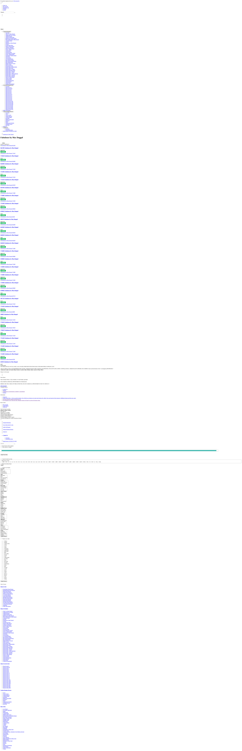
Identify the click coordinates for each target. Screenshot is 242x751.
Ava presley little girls (7, 710)
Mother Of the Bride (7, 698)
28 (41, 461)
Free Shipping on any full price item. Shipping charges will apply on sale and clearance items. (21, 400)
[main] (121, 250)
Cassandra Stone (6, 618)
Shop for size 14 (6, 675)
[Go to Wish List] (2, 2)
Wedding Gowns (6, 703)
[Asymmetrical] (3, 510)
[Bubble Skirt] (4, 481)
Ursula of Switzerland (7, 661)
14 (23, 461)
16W (53, 461)
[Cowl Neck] (4, 514)
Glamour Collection (7, 624)
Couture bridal (6, 713)
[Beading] (3, 499)
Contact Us (5, 389)
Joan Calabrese (6, 737)
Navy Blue (6, 553)
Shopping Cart (6, 7)
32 (46, 461)
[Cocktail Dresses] (6, 473)
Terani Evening (6, 656)
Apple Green (7, 543)
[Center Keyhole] (4, 483)
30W (77, 461)
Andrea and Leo (6, 695)
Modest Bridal (6, 739)
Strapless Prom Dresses (7, 601)
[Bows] (3, 500)
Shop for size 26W (6, 686)
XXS (84, 461)
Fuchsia (5, 562)
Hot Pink (6, 561)
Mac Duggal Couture (7, 637)
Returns (4, 390)
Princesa (4, 743)
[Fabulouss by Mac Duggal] (8, 145)
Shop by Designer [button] (4, 608)
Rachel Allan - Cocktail (7, 652)
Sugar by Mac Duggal (7, 654)
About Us (5, 397)
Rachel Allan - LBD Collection (9, 651)
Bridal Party (5, 721)
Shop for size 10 (6, 673)
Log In (4, 10)
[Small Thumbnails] (1, 141)
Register (4, 8)
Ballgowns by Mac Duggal (8, 615)
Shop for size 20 (6, 678)
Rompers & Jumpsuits (7, 745)
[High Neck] (4, 517)
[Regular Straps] (4, 532)
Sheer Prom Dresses (7, 599)
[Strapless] (4, 535)
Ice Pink (6, 558)
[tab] (122, 435)
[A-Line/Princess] (4, 520)
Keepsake (5, 697)
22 (34, 461)
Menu (2, 29)
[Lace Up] (4, 489)
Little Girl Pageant (6, 427)
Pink (5, 560)
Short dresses (5, 746)
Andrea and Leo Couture (8, 612)
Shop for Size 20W (7, 683)
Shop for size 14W (6, 679)
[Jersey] (3, 506)
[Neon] (2, 494)
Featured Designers (7, 422)
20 (31, 461)
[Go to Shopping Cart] (1, 2)
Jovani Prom (5, 628)
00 (6, 461)
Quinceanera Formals (7, 701)
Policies (4, 392)
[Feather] (3, 505)
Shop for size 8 (6, 671)
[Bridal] (6, 469)
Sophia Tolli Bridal (7, 747)
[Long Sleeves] (4, 528)
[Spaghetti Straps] (4, 533)
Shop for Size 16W (7, 681)
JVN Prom (5, 633)
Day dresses (5, 726)
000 (3, 461)
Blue (5, 552)
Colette (4, 725)
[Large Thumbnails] (2, 141)
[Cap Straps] (4, 531)
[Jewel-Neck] (4, 518)
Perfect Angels (6, 641)
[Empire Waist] (4, 521)
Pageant (4, 742)
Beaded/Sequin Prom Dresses (9, 590)
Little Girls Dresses (7, 606)
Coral (5, 568)
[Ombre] (2, 495)
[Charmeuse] (3, 503)
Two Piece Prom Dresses (8, 602)
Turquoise (6, 548)
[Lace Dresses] (4, 478)
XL (97, 461)
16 (26, 461)
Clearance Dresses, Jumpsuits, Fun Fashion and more (13, 731)
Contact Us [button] (5, 435)
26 (39, 461)
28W (74, 461)
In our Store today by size (8, 424)
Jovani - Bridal (6, 627)
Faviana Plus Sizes (6, 622)
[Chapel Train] (3, 511)
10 (18, 461)
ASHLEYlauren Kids (7, 614)
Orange (5, 567)
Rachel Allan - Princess (7, 653)
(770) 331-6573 (16, 1)
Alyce (4, 692)
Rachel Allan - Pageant (7, 648)
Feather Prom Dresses (7, 592)
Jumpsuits (5, 605)
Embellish (5, 728)
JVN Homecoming (7, 636)
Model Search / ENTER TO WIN (10, 441)
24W (67, 461)
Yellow (5, 541)
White (5, 579)
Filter (3, 143)
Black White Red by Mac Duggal (9, 616)
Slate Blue (6, 551)
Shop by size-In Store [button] (5, 663)
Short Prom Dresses (7, 600)
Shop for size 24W (6, 685)
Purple (5, 555)
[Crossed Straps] (4, 487)
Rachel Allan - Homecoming (8, 644)
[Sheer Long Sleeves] (4, 529)
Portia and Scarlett (6, 643)
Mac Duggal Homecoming (8, 638)
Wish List (5, 5)
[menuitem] (122, 5)
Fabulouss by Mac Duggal (8, 134)
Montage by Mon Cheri (7, 740)
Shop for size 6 (6, 670)
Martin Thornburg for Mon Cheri (9, 738)
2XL (100, 461)
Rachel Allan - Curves (7, 649)
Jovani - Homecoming (7, 631)
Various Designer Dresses (8, 429)
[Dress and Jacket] (4, 477)
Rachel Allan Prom (7, 645)
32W (81, 461)
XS (87, 461)
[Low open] (4, 490)
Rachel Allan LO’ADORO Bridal (10, 715)
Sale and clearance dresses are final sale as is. (12, 399)
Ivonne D (5, 736)
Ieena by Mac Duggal (7, 626)
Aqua (5, 547)
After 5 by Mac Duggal (7, 611)
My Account (5, 6)
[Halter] (4, 516)
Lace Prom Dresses (7, 594)
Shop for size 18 (6, 677)
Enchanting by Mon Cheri (8, 729)
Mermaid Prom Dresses (7, 597)
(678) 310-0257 (4, 386)
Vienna (4, 748)
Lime (5, 546)
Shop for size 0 (6, 666)
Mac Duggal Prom (6, 639)
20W (60, 461)
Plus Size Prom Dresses (7, 598)
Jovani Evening (6, 629)
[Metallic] (2, 493)
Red (5, 566)
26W (70, 461)
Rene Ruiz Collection (7, 717)
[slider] (217, 450)
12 (21, 461)
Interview (5, 735)
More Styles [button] (3, 706)
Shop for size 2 (6, 668)
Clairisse (4, 723)
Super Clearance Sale (7, 718)
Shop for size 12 (6, 674)
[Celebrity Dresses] (4, 482)
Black (5, 575)
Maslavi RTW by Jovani (8, 640)
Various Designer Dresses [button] (6, 690)
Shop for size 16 (6, 676)
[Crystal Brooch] (3, 501)
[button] (7, 31)
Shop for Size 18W (7, 682)
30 (44, 461)
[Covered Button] (4, 486)
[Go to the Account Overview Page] (1, 3)
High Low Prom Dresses (8, 593)
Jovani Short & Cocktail (8, 630)
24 (36, 461)
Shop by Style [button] (3, 586)
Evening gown (6, 730)
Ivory (5, 570)
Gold (5, 572)
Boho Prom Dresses (7, 591)
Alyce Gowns (6, 693)
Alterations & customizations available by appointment (14, 391)
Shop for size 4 (6, 669)
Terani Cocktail (6, 655)
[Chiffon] (3, 504)
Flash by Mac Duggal (7, 623)
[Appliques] (3, 498)
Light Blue (6, 549)
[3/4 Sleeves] (4, 527)
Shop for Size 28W (7, 687)
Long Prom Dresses (7, 596)
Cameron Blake (6, 696)
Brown (5, 573)
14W (50, 461)
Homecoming (5, 734)
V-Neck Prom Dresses (7, 604)
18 (28, 461)
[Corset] (4, 484)
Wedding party (6, 720)
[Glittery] (2, 492)
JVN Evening (6, 635)
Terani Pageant (6, 658)
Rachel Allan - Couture (7, 646)
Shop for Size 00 (6, 667)
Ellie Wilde (5, 727)
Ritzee (4, 700)
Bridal (4, 711)
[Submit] (14, 12)
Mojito (5, 542)
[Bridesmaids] (6, 471)
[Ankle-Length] (3, 509)
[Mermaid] (4, 522)
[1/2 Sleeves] (4, 526)
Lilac (5, 556)
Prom (4, 744)
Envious (4, 619)
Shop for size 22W (6, 684)
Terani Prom (5, 660)
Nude (5, 571)
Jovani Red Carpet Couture (8, 632)
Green (5, 544)
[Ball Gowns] (4, 475)
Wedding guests (6, 719)
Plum (5, 565)
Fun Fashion (5, 733)
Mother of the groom (7, 714)
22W (63, 461)
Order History (6, 405)
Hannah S (5, 699)
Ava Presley (5, 709)
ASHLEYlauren (6, 613)
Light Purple (6, 557)
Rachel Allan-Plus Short (8, 647)
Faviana (4, 621)
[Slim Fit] (4, 523)
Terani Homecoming (7, 657)
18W (57, 461)
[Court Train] (3, 512)
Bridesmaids (5, 712)
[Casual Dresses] (6, 472)
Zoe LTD (5, 704)
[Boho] (4, 476)
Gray (5, 576)
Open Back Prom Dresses (8, 589)
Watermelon (6, 563)
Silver (5, 577)
